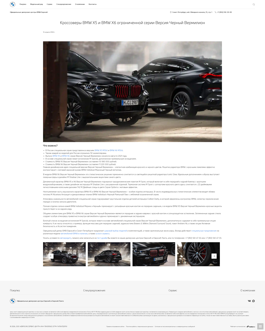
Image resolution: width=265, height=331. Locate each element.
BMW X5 (56, 156)
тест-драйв (102, 238)
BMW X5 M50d (101, 150)
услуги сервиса (102, 233)
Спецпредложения (63, 4)
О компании (80, 4)
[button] (51, 256)
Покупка (23, 4)
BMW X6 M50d (116, 150)
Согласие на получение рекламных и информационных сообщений (175, 326)
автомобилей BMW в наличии (74, 233)
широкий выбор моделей (115, 230)
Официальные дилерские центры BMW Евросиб (29, 12)
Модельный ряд (36, 4)
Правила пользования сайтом (115, 326)
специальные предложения (204, 230)
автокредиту (65, 238)
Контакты (92, 4)
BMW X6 (66, 156)
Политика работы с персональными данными (139, 326)
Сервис (49, 4)
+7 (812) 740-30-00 (224, 12)
